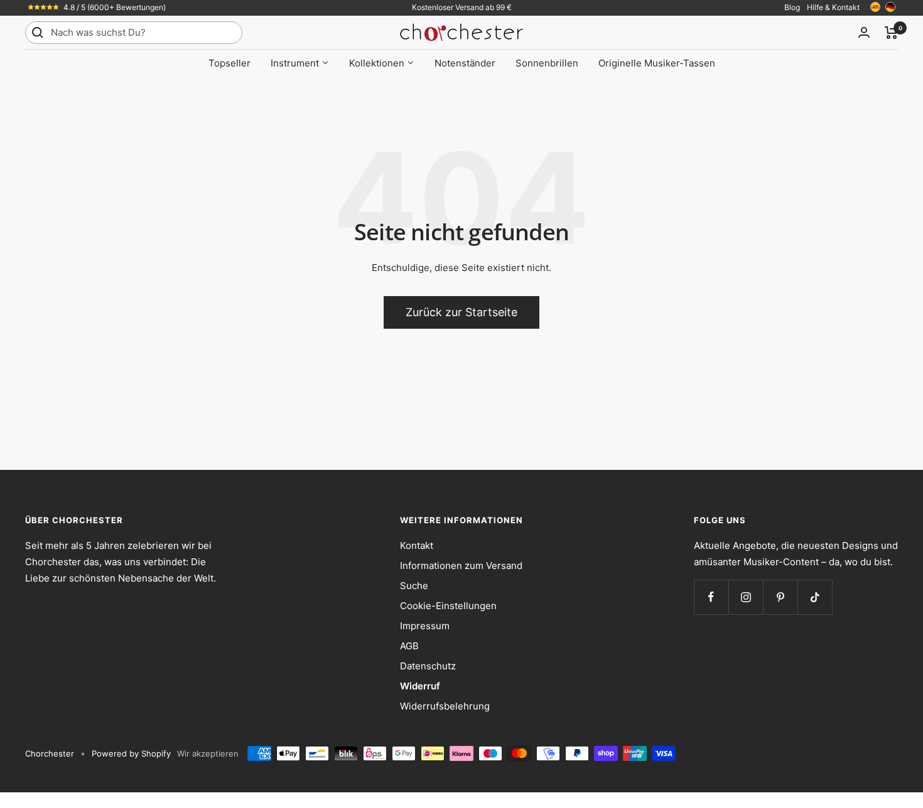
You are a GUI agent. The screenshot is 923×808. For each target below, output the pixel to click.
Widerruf (420, 686)
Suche (414, 586)
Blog (792, 7)
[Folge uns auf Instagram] (745, 597)
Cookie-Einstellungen (448, 606)
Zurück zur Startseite (461, 312)
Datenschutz (428, 666)
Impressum (425, 626)
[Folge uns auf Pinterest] (780, 597)
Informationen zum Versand (461, 565)
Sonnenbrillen (546, 63)
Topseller (229, 63)
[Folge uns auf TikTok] (814, 597)
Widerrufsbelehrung (445, 706)
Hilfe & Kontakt (833, 7)
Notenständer (465, 63)
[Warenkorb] (891, 32)
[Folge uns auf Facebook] (711, 597)
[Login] (864, 32)
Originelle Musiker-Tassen (656, 63)
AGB (409, 646)
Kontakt (416, 545)
